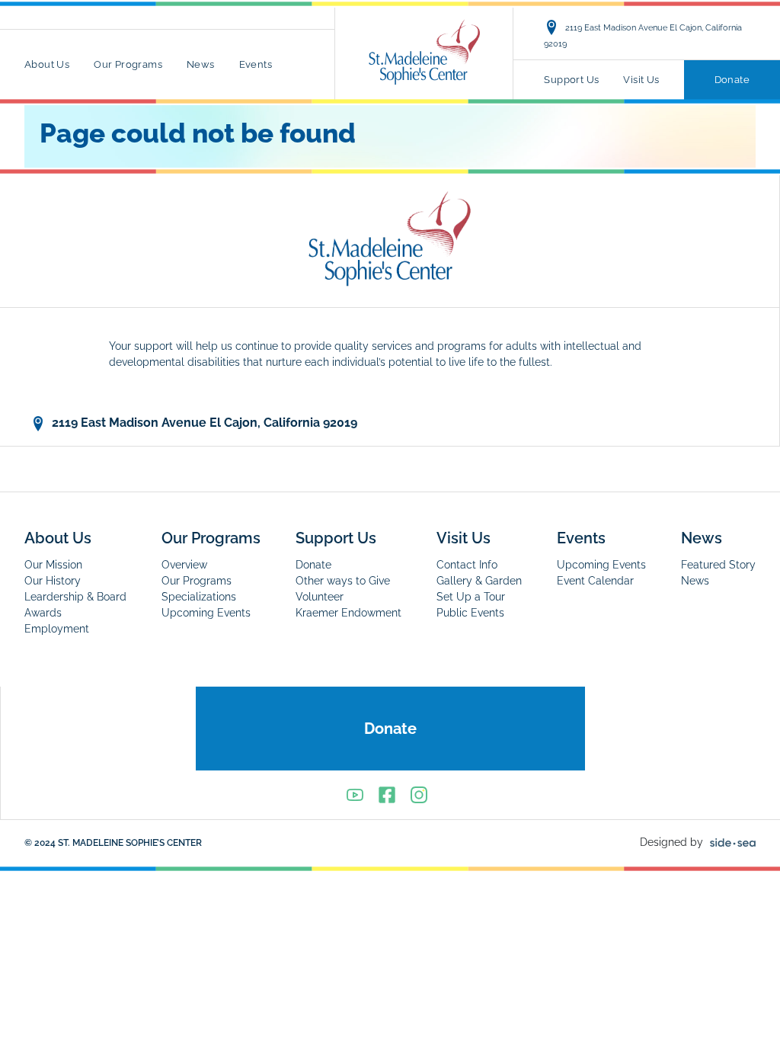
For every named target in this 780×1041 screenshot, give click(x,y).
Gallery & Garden (479, 581)
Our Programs (128, 64)
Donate (732, 79)
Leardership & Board (75, 597)
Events (255, 64)
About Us (46, 64)
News (201, 64)
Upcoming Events (206, 613)
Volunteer (320, 597)
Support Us (571, 79)
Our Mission (53, 565)
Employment (56, 629)
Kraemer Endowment (348, 613)
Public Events (470, 613)
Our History (52, 581)
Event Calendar (595, 581)
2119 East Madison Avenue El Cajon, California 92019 (643, 35)
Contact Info (466, 565)
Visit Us (641, 79)
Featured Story (718, 565)
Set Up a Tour (470, 597)
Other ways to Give (343, 581)
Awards (43, 613)
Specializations (198, 597)
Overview (184, 565)
